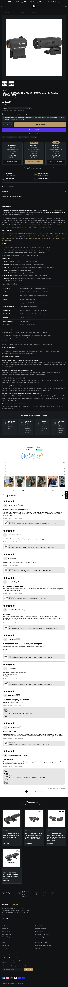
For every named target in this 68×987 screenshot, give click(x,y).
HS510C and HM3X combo (50, 234)
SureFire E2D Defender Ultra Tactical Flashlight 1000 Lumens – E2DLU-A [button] (29, 598)
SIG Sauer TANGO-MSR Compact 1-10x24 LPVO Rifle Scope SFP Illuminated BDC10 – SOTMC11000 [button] (32, 628)
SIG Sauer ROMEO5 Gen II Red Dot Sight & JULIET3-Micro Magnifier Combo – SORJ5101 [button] (30, 657)
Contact (4, 950)
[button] (34, 462)
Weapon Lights (6, 931)
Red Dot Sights (6, 926)
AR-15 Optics (9, 13)
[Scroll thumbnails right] (62, 481)
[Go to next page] (44, 791)
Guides (4, 942)
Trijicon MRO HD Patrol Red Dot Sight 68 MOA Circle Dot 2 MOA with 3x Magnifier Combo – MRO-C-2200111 (33, 836)
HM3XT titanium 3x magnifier (51, 236)
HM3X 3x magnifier (31, 236)
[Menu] (2, 6)
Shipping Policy (39, 937)
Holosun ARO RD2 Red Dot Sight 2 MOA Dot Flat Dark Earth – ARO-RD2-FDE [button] (30, 571)
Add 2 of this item (12, 162)
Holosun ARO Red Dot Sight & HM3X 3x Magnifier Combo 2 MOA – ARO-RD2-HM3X (12, 835)
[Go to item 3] (31, 481)
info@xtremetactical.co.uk (9, 957)
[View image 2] (11, 84)
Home (3, 13)
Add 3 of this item (34, 162)
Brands (4, 939)
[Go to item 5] (53, 481)
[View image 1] (5, 84)
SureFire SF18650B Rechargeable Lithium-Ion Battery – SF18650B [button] (27, 777)
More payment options (34, 133)
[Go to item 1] (9, 481)
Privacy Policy (39, 931)
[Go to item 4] (42, 481)
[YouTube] (7, 918)
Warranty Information (41, 942)
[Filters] (5, 495)
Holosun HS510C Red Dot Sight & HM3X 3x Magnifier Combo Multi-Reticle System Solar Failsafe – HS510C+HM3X (56, 837)
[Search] (5, 6)
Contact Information (41, 928)
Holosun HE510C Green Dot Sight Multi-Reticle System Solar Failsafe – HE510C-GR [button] (31, 547)
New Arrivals (5, 945)
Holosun (5, 90)
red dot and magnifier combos (39, 238)
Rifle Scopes (5, 928)
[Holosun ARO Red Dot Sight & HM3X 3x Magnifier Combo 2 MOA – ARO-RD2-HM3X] (12, 819)
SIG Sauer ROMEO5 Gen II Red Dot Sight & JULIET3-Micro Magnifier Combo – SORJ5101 (10, 875)
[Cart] (66, 6)
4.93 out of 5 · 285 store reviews (19, 98)
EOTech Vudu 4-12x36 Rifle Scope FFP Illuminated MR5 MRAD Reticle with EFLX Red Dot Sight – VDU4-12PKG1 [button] (32, 523)
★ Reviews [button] (66, 495)
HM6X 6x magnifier (7, 238)
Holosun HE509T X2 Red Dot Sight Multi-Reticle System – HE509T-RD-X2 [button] (29, 744)
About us (38, 948)
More (46, 456)
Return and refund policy (42, 934)
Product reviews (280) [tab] (18, 490)
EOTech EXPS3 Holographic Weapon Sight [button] (21, 713)
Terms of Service (40, 939)
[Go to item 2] (20, 481)
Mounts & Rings (6, 937)
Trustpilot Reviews (40, 926)
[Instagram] (3, 918)
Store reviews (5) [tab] (49, 490)
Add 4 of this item (56, 162)
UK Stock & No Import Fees (43, 945)
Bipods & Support (7, 934)
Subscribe (28, 969)
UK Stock (4, 948)
